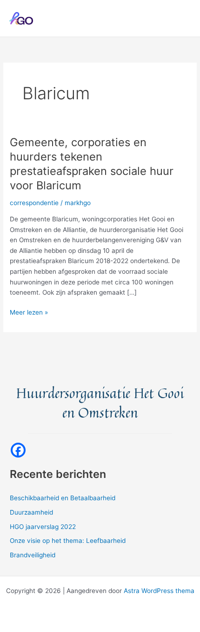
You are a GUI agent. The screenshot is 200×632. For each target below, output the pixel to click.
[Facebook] (18, 450)
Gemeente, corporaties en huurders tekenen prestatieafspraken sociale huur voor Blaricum (91, 163)
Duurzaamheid (31, 512)
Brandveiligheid (32, 555)
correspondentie (34, 202)
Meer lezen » (29, 313)
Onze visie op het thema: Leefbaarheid (68, 540)
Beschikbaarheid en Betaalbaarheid (62, 498)
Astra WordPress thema (159, 590)
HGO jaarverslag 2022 (43, 526)
